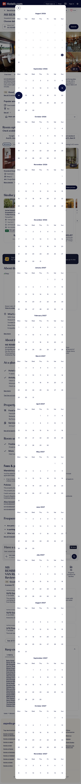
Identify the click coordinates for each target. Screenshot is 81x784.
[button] (55, 25)
